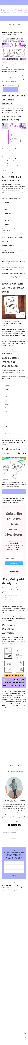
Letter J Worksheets (11, 597)
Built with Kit (14, 571)
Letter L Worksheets (11, 602)
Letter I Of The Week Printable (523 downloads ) (12, 491)
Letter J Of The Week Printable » (15, 771)
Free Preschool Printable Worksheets (16, 756)
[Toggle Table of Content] (16, 86)
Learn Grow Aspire (14, 10)
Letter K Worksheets (11, 600)
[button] (14, 2)
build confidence (17, 67)
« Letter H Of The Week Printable (13, 765)
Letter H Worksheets (11, 595)
